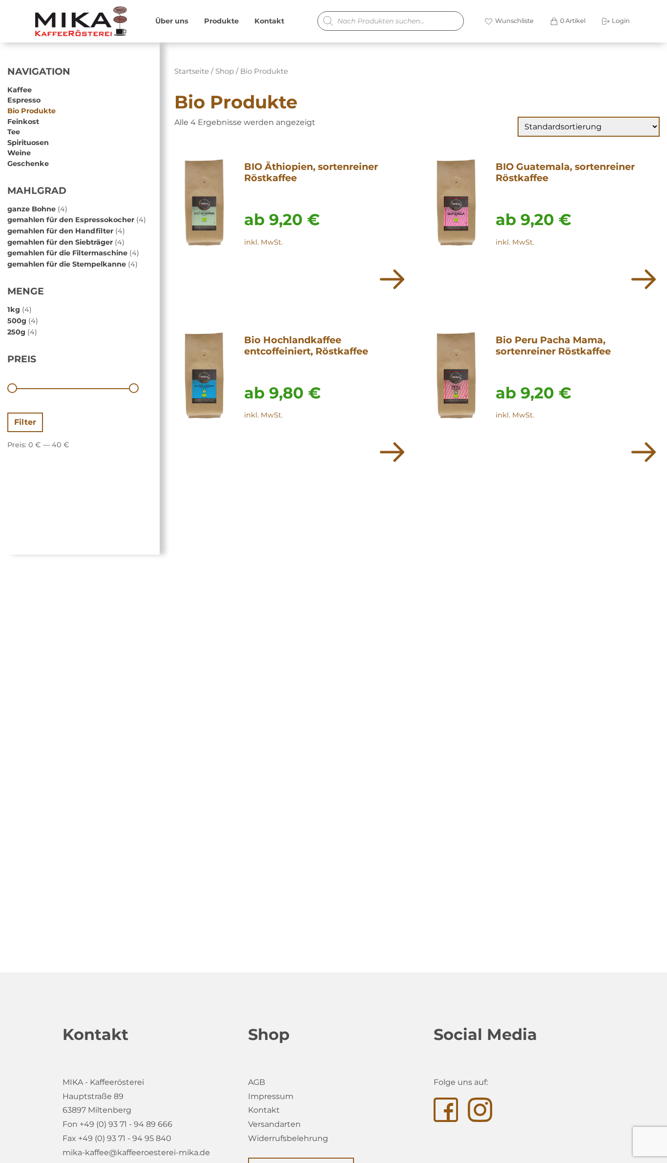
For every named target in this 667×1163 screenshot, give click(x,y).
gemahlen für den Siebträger (60, 242)
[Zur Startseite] (78, 21)
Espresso (24, 100)
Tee (13, 131)
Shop (224, 71)
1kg (13, 309)
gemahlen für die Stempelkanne (66, 264)
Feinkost (23, 121)
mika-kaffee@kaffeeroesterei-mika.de (136, 1152)
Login (620, 20)
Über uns (171, 21)
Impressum (270, 1096)
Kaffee (19, 89)
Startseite (191, 71)
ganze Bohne (31, 209)
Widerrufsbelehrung (288, 1138)
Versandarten (274, 1124)
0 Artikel (572, 20)
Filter (25, 422)
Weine (19, 153)
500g (16, 320)
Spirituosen (28, 142)
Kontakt (269, 21)
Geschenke (28, 163)
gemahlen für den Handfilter (60, 231)
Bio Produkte (31, 110)
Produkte (221, 21)
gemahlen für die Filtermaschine (67, 253)
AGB (256, 1082)
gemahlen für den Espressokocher (70, 219)
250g (16, 332)
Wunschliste (514, 20)
